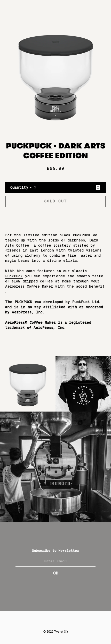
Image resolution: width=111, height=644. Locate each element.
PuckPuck (14, 276)
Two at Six (61, 631)
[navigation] (99, 10)
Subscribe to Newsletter (55, 551)
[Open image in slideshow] (55, 75)
